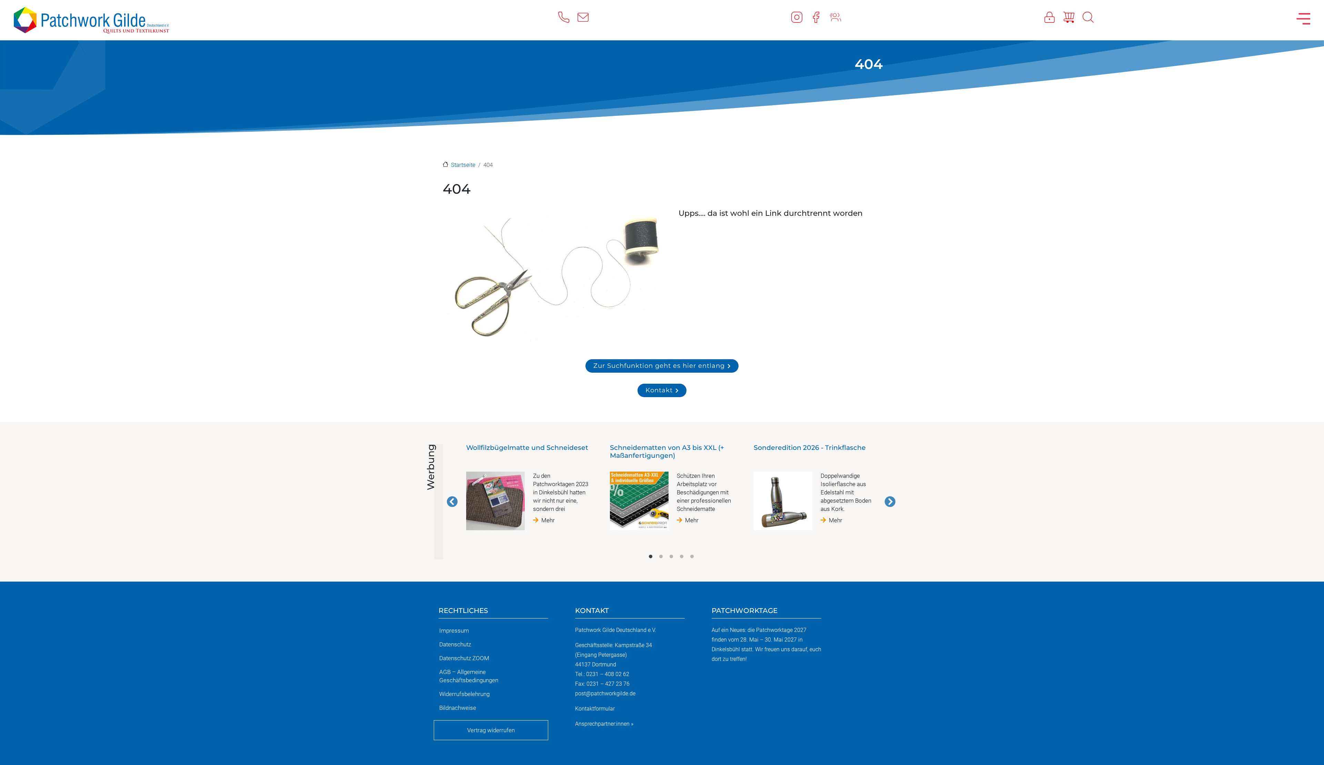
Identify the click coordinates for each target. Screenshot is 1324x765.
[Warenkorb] (1073, 16)
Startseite (463, 164)
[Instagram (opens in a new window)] (801, 16)
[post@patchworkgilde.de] (587, 16)
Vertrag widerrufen (491, 730)
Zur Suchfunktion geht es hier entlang (659, 366)
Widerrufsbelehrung (464, 694)
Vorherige (452, 501)
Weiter (890, 501)
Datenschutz (455, 644)
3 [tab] (671, 556)
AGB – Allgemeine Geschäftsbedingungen (468, 676)
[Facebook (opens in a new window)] (820, 16)
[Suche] (1092, 16)
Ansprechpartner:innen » (604, 724)
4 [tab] (681, 556)
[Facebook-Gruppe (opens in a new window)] (839, 16)
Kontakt (659, 390)
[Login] (1053, 16)
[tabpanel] (527, 490)
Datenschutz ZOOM (464, 658)
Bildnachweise (457, 707)
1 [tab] (650, 556)
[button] (553, 278)
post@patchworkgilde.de (605, 693)
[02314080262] (568, 16)
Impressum (454, 630)
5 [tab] (692, 556)
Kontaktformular (595, 708)
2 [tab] (661, 556)
